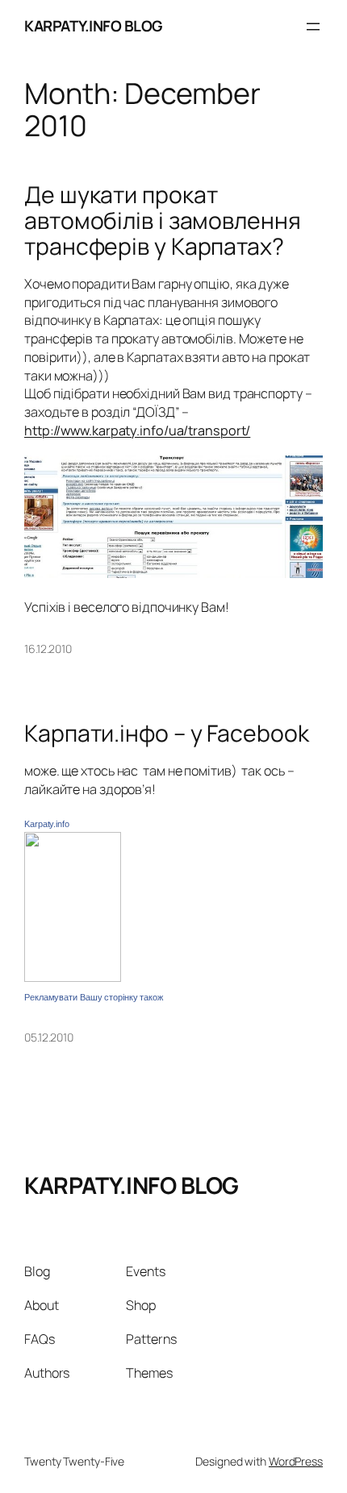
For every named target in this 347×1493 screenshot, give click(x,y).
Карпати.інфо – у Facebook (166, 733)
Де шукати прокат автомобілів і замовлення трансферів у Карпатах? (162, 221)
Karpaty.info (46, 824)
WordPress (296, 1461)
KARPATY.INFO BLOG (93, 25)
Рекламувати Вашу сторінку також (93, 997)
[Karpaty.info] (72, 977)
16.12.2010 (48, 648)
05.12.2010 (48, 1037)
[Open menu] (313, 26)
